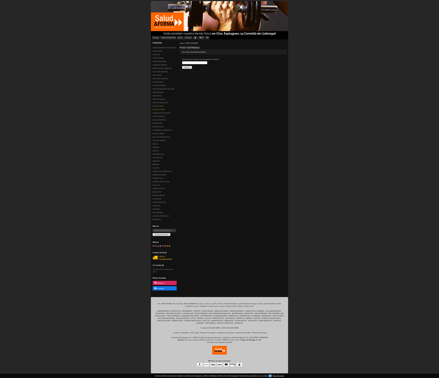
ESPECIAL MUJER (159, 175)
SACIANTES (157, 199)
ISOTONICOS (158, 158)
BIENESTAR (157, 192)
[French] (156, 246)
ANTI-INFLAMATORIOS (161, 137)
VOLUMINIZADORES (160, 72)
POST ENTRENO (159, 109)
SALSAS (156, 151)
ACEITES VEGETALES (161, 216)
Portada (156, 38)
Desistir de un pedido (243, 333)
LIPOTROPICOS (159, 116)
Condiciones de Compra (225, 333)
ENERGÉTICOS (158, 154)
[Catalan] (170, 246)
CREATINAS (157, 96)
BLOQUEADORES (159, 120)
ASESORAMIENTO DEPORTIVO (164, 48)
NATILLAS (156, 185)
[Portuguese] (163, 246)
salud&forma (203, 306)
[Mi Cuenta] (195, 38)
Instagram (160, 283)
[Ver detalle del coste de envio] (156, 258)
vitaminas (221, 306)
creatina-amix (207, 303)
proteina (260, 304)
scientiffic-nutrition (213, 306)
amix (159, 304)
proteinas (196, 306)
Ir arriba (176, 333)
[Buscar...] (207, 38)
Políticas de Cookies (259, 333)
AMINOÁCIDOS (158, 92)
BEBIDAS (156, 164)
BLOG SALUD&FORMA (230, 328)
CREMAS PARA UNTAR (161, 182)
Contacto (188, 38)
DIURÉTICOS (157, 123)
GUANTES (156, 206)
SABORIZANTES (159, 188)
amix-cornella (167, 304)
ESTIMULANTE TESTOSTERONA (159, 83)
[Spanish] (167, 246)
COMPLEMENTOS (159, 202)
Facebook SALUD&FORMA (210, 328)
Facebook (160, 288)
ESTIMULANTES (159, 195)
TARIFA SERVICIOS (168, 38)
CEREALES (157, 219)
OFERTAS (156, 55)
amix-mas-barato (178, 304)
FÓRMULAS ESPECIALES (162, 171)
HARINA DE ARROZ (160, 65)
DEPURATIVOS (158, 127)
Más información (278, 376)
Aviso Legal (194, 333)
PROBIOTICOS (158, 178)
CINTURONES (158, 212)
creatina (200, 303)
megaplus (254, 304)
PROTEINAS (157, 75)
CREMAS (156, 147)
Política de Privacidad (207, 333)
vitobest (240, 306)
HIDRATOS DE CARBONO (162, 68)
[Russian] (165, 246)
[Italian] (160, 246)
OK (270, 376)
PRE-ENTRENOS (159, 99)
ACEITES (156, 168)
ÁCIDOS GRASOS (159, 140)
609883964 (264, 337)
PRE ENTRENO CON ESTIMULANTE (160, 104)
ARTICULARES (158, 134)
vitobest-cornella (249, 306)
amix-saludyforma (190, 304)
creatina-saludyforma (243, 304)
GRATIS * (162, 256)
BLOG (180, 38)
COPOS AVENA (158, 58)
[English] (153, 246)
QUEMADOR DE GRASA (161, 113)
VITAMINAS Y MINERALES (162, 130)
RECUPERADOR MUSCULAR (163, 89)
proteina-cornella (269, 304)
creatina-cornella (217, 304)
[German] (158, 246)
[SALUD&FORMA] (219, 18)
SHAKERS (156, 209)
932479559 (254, 337)
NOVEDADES (157, 51)
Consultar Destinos (165, 259)
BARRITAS (156, 161)
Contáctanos (184, 333)
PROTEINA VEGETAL (160, 79)
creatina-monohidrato (230, 304)
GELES (155, 144)
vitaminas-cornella (231, 306)
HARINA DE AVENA (159, 61)
